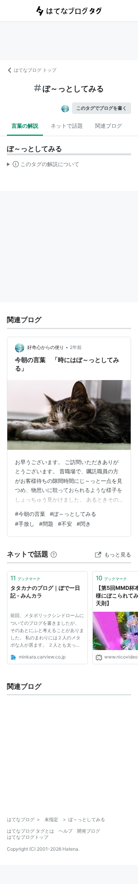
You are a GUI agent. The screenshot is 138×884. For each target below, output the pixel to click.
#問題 (46, 523)
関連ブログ (108, 125)
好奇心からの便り (45, 347)
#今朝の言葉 (30, 513)
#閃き (84, 523)
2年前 (76, 347)
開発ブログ (88, 831)
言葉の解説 (25, 125)
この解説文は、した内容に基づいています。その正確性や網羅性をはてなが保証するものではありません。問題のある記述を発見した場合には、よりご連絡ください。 (43, 166)
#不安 (65, 523)
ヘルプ (65, 831)
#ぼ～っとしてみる (73, 513)
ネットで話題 (67, 125)
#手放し (24, 523)
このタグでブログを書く (101, 108)
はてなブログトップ (27, 837)
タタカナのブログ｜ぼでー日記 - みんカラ (45, 591)
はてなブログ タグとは (30, 831)
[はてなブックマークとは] (54, 554)
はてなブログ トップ (35, 70)
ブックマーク (25, 578)
